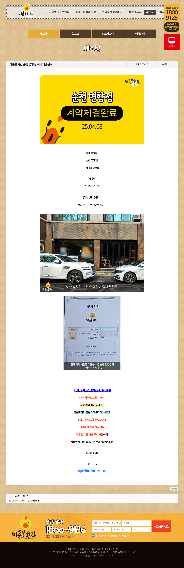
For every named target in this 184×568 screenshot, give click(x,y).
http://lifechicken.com (92, 471)
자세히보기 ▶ (124, 536)
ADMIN (110, 556)
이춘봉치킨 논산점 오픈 (20, 496)
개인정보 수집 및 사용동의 (105, 536)
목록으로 (174, 489)
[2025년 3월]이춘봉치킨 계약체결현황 (26, 501)
